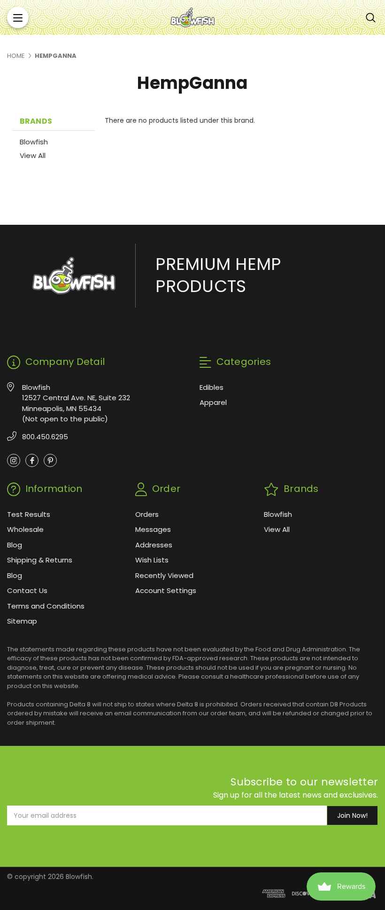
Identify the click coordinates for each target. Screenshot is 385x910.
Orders (147, 514)
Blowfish (34, 142)
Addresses (153, 545)
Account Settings (165, 590)
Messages (153, 529)
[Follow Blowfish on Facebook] (31, 460)
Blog (14, 545)
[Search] (370, 17)
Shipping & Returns (39, 560)
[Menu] (18, 17)
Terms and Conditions (46, 606)
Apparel (213, 402)
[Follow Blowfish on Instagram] (13, 460)
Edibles (211, 387)
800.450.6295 (45, 437)
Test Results (28, 514)
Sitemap (22, 621)
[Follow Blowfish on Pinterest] (50, 460)
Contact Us (27, 590)
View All (33, 155)
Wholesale (25, 529)
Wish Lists (152, 560)
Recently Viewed (164, 575)
